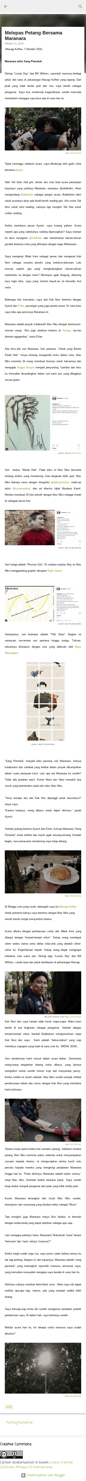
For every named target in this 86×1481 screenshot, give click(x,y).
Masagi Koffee (67, 906)
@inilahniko (35, 237)
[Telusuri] (80, 6)
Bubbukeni (27, 194)
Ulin (9, 1407)
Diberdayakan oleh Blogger (45, 1475)
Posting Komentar (19, 1422)
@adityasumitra (60, 482)
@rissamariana (21, 488)
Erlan (21, 305)
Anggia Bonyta (25, 367)
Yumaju (66, 330)
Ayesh (19, 169)
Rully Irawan (55, 570)
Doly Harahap (75, 153)
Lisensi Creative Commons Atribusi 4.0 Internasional (36, 1465)
